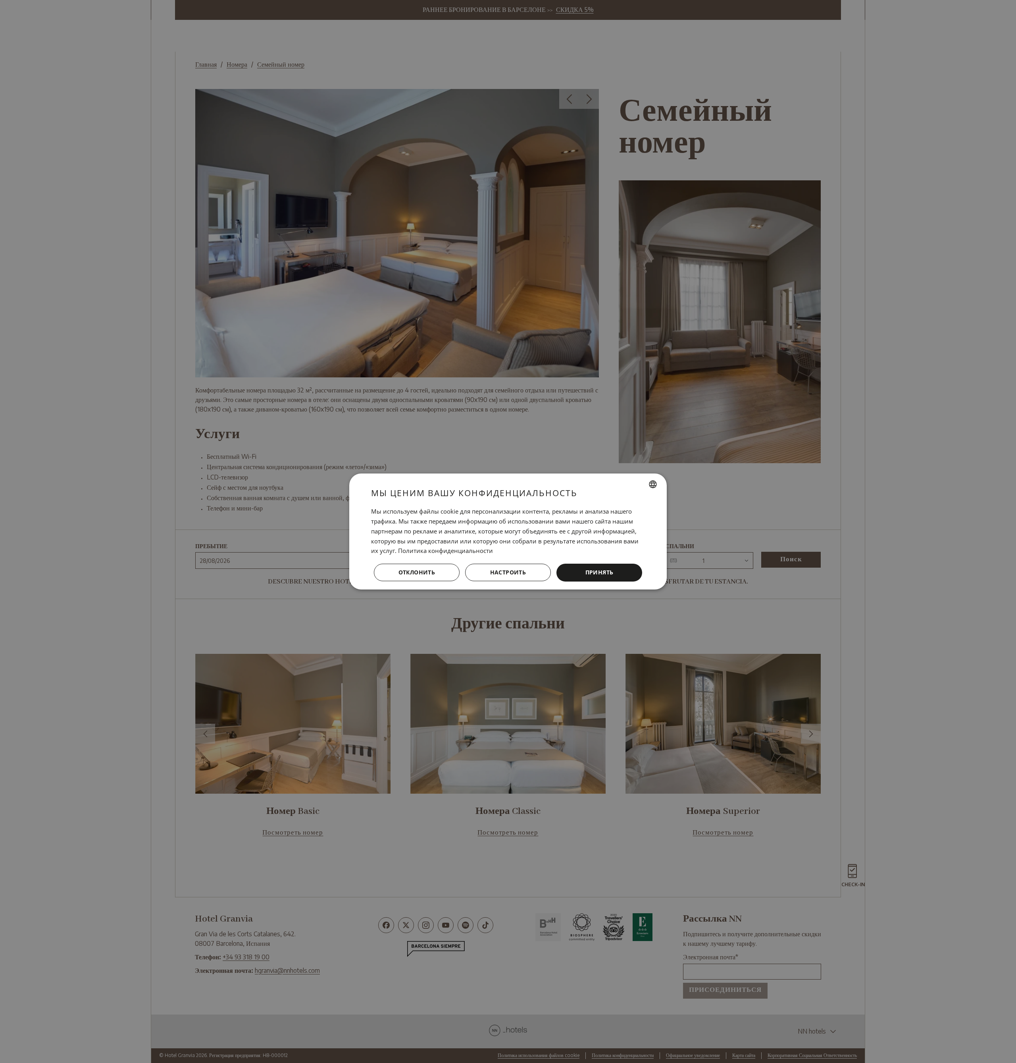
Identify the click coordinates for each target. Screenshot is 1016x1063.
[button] (508, 573)
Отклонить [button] (416, 572)
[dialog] (508, 531)
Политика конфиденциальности (445, 551)
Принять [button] (599, 572)
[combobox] (653, 484)
